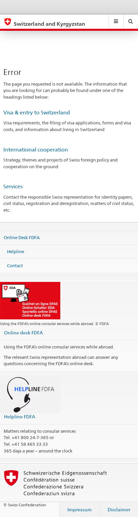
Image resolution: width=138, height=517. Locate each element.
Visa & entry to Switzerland (36, 112)
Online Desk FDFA (22, 237)
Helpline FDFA (19, 416)
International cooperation (35, 149)
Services (12, 186)
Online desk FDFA (23, 332)
